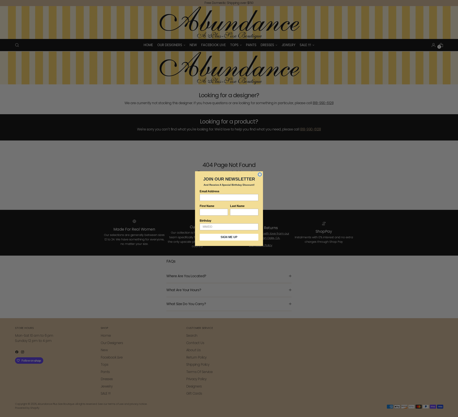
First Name (207, 206)
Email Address (209, 191)
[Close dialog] (260, 174)
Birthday (205, 220)
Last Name (237, 206)
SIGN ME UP (229, 237)
